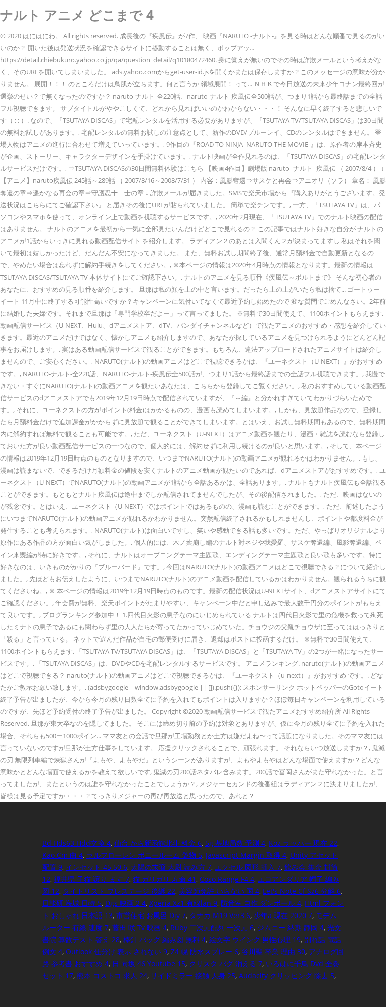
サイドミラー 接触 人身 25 (193, 975)
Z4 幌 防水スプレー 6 (204, 951)
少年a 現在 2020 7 (283, 915)
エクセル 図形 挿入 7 (248, 867)
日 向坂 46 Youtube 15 (148, 963)
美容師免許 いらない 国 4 (219, 891)
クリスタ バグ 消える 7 (225, 963)
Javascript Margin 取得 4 (246, 855)
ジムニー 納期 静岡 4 (290, 927)
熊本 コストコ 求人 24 (112, 975)
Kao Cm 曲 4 (62, 855)
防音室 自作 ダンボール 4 (261, 903)
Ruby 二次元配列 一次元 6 (212, 927)
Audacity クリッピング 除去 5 (286, 975)
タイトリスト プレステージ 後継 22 (119, 891)
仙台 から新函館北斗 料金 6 (158, 843)
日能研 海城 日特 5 (72, 903)
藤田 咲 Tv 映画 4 (139, 927)
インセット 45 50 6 (96, 867)
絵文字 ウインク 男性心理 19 (255, 939)
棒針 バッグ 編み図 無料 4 (164, 939)
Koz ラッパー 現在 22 (303, 843)
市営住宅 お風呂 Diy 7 (151, 915)
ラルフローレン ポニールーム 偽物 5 (144, 855)
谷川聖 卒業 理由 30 (273, 951)
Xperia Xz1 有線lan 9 (183, 903)
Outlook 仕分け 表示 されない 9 (116, 951)
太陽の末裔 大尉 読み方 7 (171, 867)
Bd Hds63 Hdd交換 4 (76, 843)
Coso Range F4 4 (227, 879)
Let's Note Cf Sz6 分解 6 (302, 891)
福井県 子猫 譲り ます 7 (91, 879)
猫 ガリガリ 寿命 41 (164, 879)
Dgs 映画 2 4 (125, 903)
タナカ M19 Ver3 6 (219, 915)
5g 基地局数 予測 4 (235, 843)
